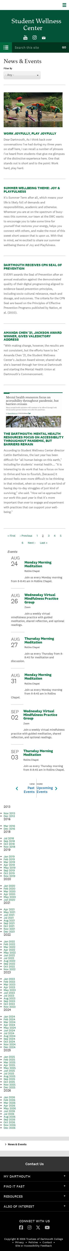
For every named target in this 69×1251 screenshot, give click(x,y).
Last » (43, 542)
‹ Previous (26, 535)
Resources (13, 1196)
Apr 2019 (9, 865)
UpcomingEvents (45, 788)
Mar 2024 (9, 1022)
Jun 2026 (9, 1111)
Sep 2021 (9, 923)
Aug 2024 (9, 1036)
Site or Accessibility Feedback (33, 1245)
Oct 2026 (9, 1122)
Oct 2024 (9, 1041)
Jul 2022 (9, 958)
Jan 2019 (9, 856)
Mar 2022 (9, 947)
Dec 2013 (9, 816)
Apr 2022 (9, 950)
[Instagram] (34, 37)
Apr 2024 (9, 1025)
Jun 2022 (9, 955)
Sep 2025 (9, 1079)
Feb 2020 (9, 888)
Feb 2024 (9, 1019)
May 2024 (10, 1027)
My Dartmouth (17, 1176)
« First (11, 535)
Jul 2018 (9, 838)
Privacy (19, 1242)
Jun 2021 (9, 915)
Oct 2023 (9, 1004)
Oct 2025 (9, 1082)
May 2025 (10, 1068)
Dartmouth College (21, 5)
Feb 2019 (9, 859)
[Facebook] (21, 1227)
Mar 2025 (9, 1062)
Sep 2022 (9, 963)
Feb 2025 (9, 1059)
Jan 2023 (9, 979)
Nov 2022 (9, 969)
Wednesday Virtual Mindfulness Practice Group (41, 598)
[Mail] (43, 37)
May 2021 (9, 912)
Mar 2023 (9, 984)
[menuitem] (25, 37)
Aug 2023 (9, 998)
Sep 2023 (9, 1001)
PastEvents (29, 788)
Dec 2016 (9, 828)
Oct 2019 (9, 873)
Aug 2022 (9, 961)
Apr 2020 (9, 894)
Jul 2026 (9, 1114)
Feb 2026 (9, 1100)
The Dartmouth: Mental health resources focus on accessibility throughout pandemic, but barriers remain (34, 439)
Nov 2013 (9, 813)
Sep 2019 (9, 870)
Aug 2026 (9, 1116)
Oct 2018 (9, 844)
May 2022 (10, 952)
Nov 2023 (9, 1006)
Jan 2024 (9, 1016)
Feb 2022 (9, 944)
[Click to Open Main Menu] (6, 47)
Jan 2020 (9, 886)
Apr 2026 (9, 1105)
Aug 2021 (9, 920)
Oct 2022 (9, 966)
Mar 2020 (9, 891)
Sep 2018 (9, 841)
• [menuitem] (26, 1242)
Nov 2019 (9, 876)
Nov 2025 (9, 1084)
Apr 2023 (9, 987)
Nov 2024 (10, 1044)
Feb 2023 (9, 981)
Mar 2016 (9, 826)
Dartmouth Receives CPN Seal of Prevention (33, 267)
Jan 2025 (9, 1057)
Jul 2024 (9, 1033)
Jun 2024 (9, 1030)
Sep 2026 (9, 1119)
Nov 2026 (10, 1125)
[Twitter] (38, 1227)
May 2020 (10, 897)
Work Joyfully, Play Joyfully (30, 133)
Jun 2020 (9, 899)
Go (64, 47)
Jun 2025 (9, 1070)
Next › (32, 542)
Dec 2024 (9, 1047)
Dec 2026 (9, 1128)
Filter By (8, 68)
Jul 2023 (9, 995)
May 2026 (10, 1108)
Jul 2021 (9, 917)
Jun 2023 (9, 993)
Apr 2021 (9, 909)
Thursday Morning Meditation (39, 640)
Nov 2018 (9, 846)
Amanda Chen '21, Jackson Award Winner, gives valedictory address (33, 336)
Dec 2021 (9, 931)
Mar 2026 (9, 1102)
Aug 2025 (9, 1076)
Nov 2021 (9, 929)
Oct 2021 (9, 926)
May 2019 (9, 867)
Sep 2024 (9, 1039)
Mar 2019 (9, 862)
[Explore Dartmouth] (66, 5)
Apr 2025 (9, 1065)
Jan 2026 (9, 1097)
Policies (33, 1242)
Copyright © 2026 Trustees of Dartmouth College (33, 1239)
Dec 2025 (9, 1087)
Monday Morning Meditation (38, 564)
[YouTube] (25, 37)
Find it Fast (14, 1186)
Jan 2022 (9, 941)
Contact (47, 1242)
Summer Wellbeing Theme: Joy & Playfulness (32, 190)
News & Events (17, 1144)
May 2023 (10, 990)
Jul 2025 (9, 1073)
